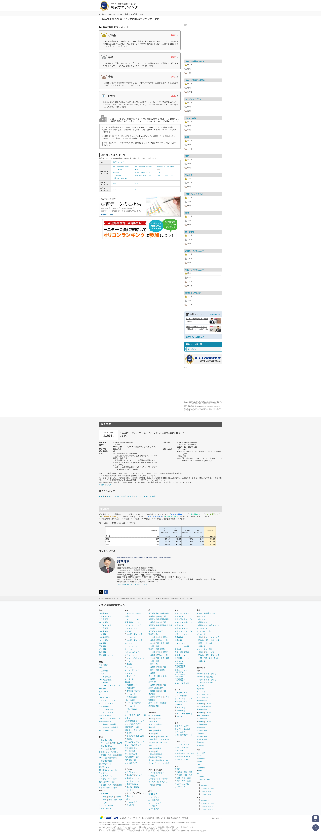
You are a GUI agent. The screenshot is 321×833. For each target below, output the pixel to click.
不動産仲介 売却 (105, 740)
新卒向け (180, 716)
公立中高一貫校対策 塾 (157, 676)
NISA (101, 668)
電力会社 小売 (130, 760)
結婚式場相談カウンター (184, 753)
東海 (109, 755)
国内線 (129, 787)
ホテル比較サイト (132, 781)
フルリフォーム (107, 776)
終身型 (201, 704)
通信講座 (151, 727)
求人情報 (185, 818)
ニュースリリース (134, 818)
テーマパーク (180, 787)
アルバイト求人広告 (183, 683)
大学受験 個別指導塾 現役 (158, 619)
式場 (158, 172)
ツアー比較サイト (132, 790)
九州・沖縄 (154, 646)
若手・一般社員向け (184, 714)
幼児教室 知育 (153, 706)
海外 (133, 796)
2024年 (109, 496)
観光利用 (130, 805)
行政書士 (153, 739)
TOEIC (153, 736)
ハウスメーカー (107, 805)
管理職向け (181, 711)
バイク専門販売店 (134, 703)
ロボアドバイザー (106, 730)
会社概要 (123, 818)
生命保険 (102, 643)
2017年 (153, 496)
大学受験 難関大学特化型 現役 (160, 625)
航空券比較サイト (132, 778)
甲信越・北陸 (162, 640)
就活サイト (179, 616)
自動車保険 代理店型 (205, 677)
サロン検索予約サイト (183, 735)
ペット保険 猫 (202, 697)
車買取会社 (129, 682)
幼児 (152, 718)
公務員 (152, 742)
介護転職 (178, 640)
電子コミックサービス (133, 730)
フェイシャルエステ (183, 729)
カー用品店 (152, 806)
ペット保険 (103, 640)
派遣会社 (178, 649)
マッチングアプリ (182, 759)
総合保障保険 (202, 736)
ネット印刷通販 (181, 696)
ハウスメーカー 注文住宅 (108, 788)
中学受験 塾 (153, 664)
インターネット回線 (204, 649)
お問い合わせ (160, 818)
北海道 (152, 637)
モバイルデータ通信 (204, 631)
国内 (128, 796)
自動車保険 (103, 613)
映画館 (177, 769)
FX (100, 694)
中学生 (160, 697)
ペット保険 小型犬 (204, 694)
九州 (120, 755)
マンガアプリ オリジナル (135, 742)
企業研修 (178, 705)
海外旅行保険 (104, 637)
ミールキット (130, 637)
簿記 (157, 733)
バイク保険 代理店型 (205, 683)
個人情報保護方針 (148, 818)
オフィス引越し (131, 748)
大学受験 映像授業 (155, 631)
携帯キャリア (203, 622)
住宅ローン (103, 692)
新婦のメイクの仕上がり (143, 175)
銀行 (102, 674)
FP (151, 730)
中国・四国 (118, 800)
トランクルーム (131, 655)
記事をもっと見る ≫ (195, 337)
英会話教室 (152, 721)
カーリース (129, 679)
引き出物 (116, 172)
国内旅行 (130, 775)
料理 (136, 169)
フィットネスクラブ (156, 773)
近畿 (115, 755)
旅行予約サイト (131, 772)
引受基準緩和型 (204, 707)
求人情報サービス (182, 658)
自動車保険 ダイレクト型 (206, 674)
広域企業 (201, 646)
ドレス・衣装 (117, 169)
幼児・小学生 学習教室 (157, 703)
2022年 (124, 496)
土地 (120, 743)
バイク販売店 (130, 700)
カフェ (127, 718)
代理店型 (104, 619)
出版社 (129, 739)
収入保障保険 (203, 715)
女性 (136, 183)
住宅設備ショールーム (108, 770)
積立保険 (200, 745)
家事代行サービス (132, 622)
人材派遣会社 (180, 680)
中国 (217, 640)
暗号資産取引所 (105, 721)
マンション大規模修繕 (108, 758)
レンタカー (129, 673)
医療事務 (157, 730)
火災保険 (102, 634)
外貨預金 (102, 689)
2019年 (138, 496)
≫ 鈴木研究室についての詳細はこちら (132, 584)
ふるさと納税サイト (133, 652)
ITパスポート (162, 742)
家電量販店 (152, 794)
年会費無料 (105, 707)
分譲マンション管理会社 (108, 752)
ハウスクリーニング (133, 625)
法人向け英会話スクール (158, 760)
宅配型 (129, 664)
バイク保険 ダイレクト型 (206, 680)
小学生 (167, 697)
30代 (114, 189)
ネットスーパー (131, 643)
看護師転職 (179, 637)
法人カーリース (181, 693)
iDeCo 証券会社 (105, 680)
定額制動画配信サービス (134, 721)
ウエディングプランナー (165, 167)
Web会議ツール (181, 702)
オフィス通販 (130, 751)
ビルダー (104, 794)
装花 (187, 156)
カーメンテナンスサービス (135, 715)
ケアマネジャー (165, 739)
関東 (190, 772)
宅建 (152, 733)
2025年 (102, 496)
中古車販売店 (130, 688)
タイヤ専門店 (153, 809)
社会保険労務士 (163, 736)
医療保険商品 (202, 701)
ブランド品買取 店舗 (133, 745)
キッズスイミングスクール (158, 782)
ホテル (127, 799)
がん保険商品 (202, 718)
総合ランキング (118, 162)
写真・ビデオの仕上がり (165, 175)
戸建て (114, 743)
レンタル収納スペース (135, 658)
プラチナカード (207, 794)
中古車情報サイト (132, 685)
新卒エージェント (182, 671)
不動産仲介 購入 (105, 746)
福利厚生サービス (132, 757)
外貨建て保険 (202, 730)
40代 (136, 189)
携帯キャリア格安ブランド (208, 625)
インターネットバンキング (109, 686)
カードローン (104, 697)
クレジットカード (106, 704)
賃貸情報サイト (105, 764)
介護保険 (200, 733)
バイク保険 (103, 622)
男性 (114, 183)
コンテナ (130, 661)
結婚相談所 (179, 750)
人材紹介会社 (180, 675)
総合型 (129, 733)
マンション (105, 743)
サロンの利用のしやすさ (121, 167)
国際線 (136, 787)
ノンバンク (112, 701)
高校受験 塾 (153, 634)
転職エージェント (182, 634)
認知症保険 (201, 727)
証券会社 (104, 671)
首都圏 (103, 755)
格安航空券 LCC (131, 784)
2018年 (145, 496)
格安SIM (201, 616)
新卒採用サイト (181, 666)
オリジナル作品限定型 (135, 736)
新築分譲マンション (107, 782)
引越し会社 (129, 667)
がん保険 (102, 649)
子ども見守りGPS (132, 763)
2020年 (131, 496)
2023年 (116, 496)
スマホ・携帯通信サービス (207, 613)
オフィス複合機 (131, 754)
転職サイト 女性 (181, 628)
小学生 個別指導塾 (155, 688)
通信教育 (151, 694)
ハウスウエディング (183, 744)
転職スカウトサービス (183, 631)
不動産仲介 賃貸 (105, 761)
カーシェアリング (132, 670)
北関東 (111, 797)
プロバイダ (201, 634)
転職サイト (179, 625)
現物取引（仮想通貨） (109, 724)
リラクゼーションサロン (158, 779)
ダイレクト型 (106, 616)
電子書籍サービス (132, 727)
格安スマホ (202, 619)
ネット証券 (103, 665)
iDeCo (199, 765)
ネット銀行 (103, 683)
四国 (200, 643)
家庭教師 (151, 700)
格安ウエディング (182, 747)
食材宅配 (128, 631)
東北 (105, 797)
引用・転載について (173, 818)
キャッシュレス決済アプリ (109, 718)
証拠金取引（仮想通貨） (110, 727)
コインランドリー (132, 628)
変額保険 (200, 742)
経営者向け (181, 708)
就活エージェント (182, 613)
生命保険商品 (202, 709)
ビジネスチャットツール (184, 699)
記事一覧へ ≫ (215, 314)
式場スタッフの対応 (120, 178)
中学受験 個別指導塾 (156, 670)
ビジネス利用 (132, 802)
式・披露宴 (117, 175)
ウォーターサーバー (133, 613)
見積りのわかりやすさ (142, 172)
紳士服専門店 (153, 800)
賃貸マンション (105, 767)
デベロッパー (106, 809)
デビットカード (105, 715)
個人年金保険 (202, 739)
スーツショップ (154, 803)
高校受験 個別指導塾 (156, 649)
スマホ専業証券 (105, 677)
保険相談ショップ (106, 655)
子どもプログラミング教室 (159, 763)
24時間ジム (152, 776)
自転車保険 (103, 631)
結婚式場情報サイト (183, 756)
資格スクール (153, 745)
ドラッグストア (154, 797)
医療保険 (102, 646)
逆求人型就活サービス (183, 619)
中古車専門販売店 (134, 691)
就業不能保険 (202, 724)
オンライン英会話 (155, 724)
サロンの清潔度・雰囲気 (143, 167)
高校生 (152, 697)
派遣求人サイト (181, 655)
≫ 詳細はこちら (105, 485)
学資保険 (102, 652)
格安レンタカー (131, 676)
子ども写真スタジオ (133, 724)
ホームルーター (203, 628)
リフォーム (103, 773)
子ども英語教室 (154, 715)
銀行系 (103, 701)
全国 (189, 781)
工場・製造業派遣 (182, 652)
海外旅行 (138, 775)
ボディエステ (180, 732)
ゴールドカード (107, 712)
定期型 (208, 704)
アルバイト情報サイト (183, 622)
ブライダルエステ (182, 726)
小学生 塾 (152, 682)
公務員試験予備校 (155, 757)
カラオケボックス (182, 784)
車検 (126, 712)
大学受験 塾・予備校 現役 (158, 613)
